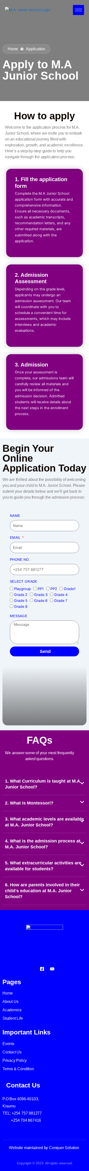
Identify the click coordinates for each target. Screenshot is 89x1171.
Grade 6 (40, 600)
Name (15, 516)
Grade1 (70, 589)
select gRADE (23, 581)
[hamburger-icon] (78, 10)
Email (16, 538)
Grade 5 (20, 600)
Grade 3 (40, 595)
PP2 (53, 589)
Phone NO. (20, 559)
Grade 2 (20, 595)
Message (18, 616)
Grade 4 (60, 595)
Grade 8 (20, 606)
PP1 (41, 589)
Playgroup (22, 589)
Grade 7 (60, 600)
